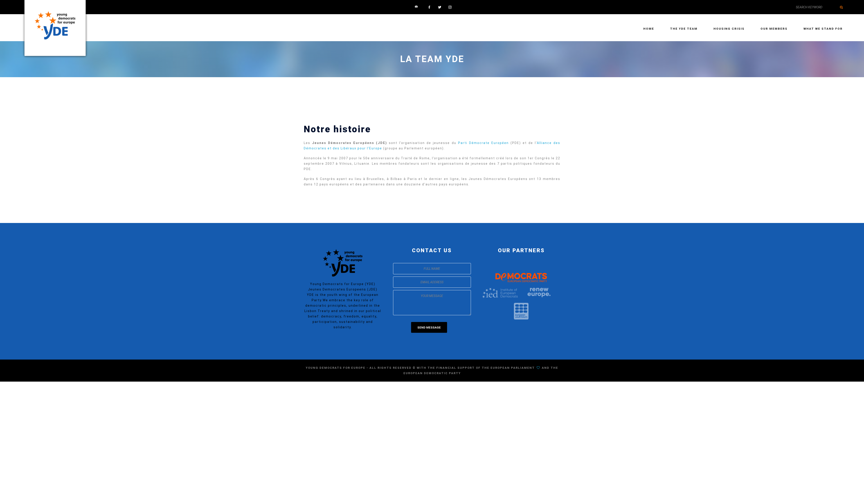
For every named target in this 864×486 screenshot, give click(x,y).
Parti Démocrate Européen (483, 143)
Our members (774, 28)
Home (648, 28)
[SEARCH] (841, 7)
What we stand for (823, 28)
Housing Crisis (729, 28)
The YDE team (684, 28)
